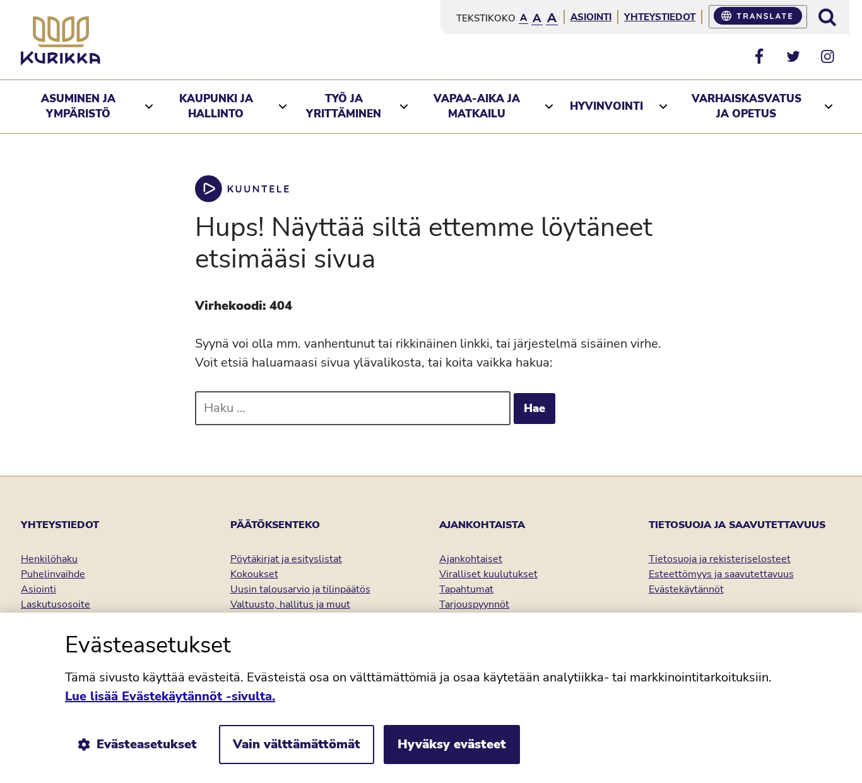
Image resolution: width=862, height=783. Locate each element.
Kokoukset (254, 574)
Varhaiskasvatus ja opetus (746, 106)
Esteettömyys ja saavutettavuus (721, 574)
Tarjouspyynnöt (474, 604)
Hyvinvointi (606, 106)
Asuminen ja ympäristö (78, 106)
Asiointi (590, 17)
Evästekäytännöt (686, 589)
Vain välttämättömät (296, 744)
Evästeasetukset (147, 744)
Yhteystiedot (659, 17)
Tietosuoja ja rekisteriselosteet (720, 559)
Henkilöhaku (49, 559)
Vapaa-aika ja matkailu (477, 106)
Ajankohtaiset (470, 559)
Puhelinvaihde (53, 574)
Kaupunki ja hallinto (216, 106)
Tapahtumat (466, 589)
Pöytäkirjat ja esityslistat (286, 559)
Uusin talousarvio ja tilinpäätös (300, 589)
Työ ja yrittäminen (343, 106)
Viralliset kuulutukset (488, 574)
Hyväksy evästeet (452, 744)
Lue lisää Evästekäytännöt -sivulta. (170, 696)
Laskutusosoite (55, 604)
